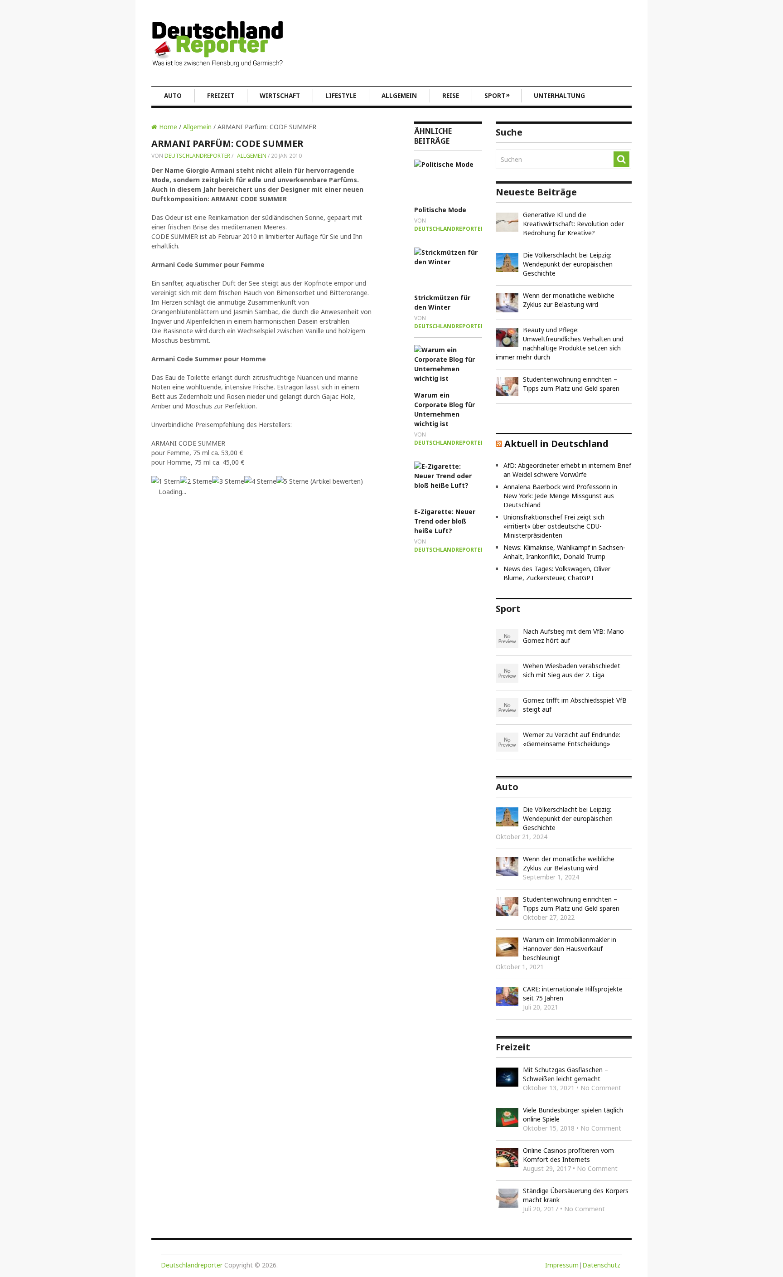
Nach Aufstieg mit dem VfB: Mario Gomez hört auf (573, 636)
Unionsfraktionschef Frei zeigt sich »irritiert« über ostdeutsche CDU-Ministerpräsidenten (553, 526)
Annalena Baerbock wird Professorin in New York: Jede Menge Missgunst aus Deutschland (560, 495)
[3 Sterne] (228, 481)
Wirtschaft (280, 96)
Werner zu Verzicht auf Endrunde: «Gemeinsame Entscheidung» (571, 739)
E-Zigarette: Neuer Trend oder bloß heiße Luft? (444, 521)
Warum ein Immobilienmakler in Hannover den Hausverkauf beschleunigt (569, 948)
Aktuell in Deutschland (556, 443)
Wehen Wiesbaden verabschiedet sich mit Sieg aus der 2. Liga (571, 670)
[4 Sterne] (260, 481)
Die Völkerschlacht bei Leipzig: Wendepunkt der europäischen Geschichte (568, 264)
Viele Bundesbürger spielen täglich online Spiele (573, 1114)
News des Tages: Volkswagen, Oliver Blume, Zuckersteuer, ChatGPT (556, 573)
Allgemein (399, 96)
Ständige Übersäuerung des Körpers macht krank (575, 1195)
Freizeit (220, 96)
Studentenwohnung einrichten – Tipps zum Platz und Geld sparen (571, 384)
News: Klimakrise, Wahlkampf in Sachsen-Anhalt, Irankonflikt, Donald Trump (564, 552)
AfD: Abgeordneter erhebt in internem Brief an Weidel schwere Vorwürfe (567, 470)
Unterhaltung (559, 96)
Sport (497, 95)
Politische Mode (440, 209)
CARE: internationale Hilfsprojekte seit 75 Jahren (573, 993)
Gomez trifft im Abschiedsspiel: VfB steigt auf (575, 705)
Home (167, 126)
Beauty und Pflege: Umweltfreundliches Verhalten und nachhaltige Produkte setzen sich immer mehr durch (560, 343)
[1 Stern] (165, 481)
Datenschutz (601, 1265)
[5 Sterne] (292, 481)
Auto (173, 96)
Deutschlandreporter (197, 156)
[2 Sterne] (196, 481)
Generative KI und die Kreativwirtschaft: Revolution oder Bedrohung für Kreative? (573, 223)
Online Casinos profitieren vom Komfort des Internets (568, 1155)
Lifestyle (340, 96)
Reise (450, 96)
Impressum (562, 1265)
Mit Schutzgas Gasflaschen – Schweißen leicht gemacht (565, 1074)
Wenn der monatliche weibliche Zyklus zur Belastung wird (568, 300)
